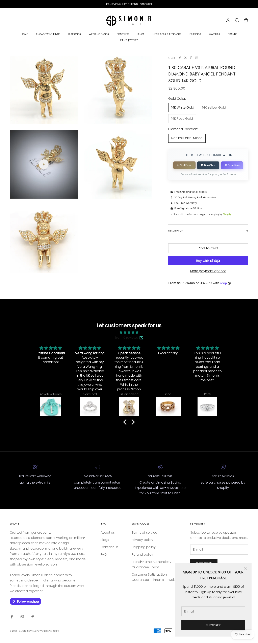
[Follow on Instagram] (22, 617)
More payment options (208, 271)
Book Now (234, 165)
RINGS (141, 34)
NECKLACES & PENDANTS (167, 34)
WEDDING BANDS (99, 34)
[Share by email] (196, 57)
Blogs (105, 539)
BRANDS (232, 34)
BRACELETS (123, 34)
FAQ (104, 554)
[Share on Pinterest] (191, 57)
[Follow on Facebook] (12, 617)
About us (108, 532)
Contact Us (109, 547)
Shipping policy (144, 547)
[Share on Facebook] (179, 57)
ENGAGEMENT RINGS (48, 34)
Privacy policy (142, 539)
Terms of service (144, 532)
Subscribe (213, 625)
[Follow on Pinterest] (33, 617)
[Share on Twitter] (185, 57)
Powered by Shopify (47, 631)
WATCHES (214, 34)
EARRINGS (195, 34)
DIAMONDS (74, 34)
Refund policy (142, 554)
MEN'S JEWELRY (129, 40)
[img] (129, 332)
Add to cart (208, 248)
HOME (24, 34)
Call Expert (186, 165)
